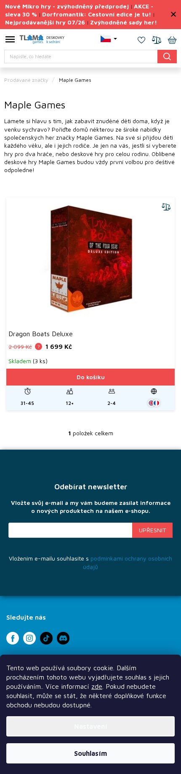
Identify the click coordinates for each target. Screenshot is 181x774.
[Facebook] (12, 638)
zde (96, 686)
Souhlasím (90, 753)
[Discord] (63, 638)
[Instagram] (29, 638)
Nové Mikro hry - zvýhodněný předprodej (67, 6)
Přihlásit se (152, 530)
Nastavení (90, 726)
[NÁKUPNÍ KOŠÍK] (172, 41)
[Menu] (10, 40)
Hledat (167, 56)
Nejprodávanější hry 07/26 (45, 22)
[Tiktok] (46, 638)
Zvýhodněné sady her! (123, 22)
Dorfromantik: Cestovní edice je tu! (96, 14)
